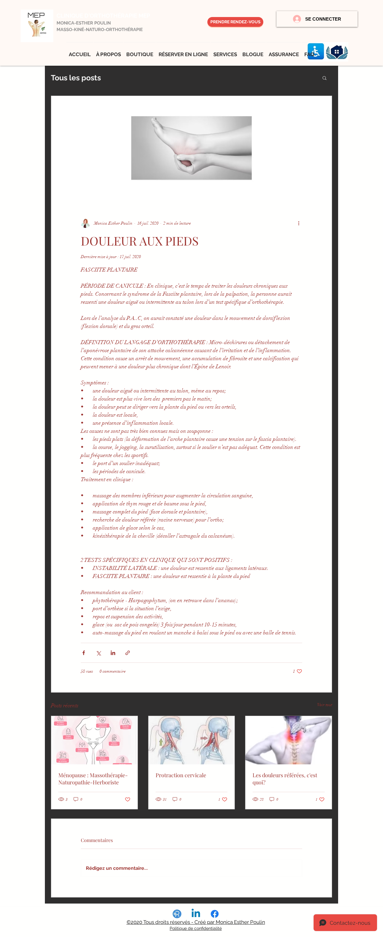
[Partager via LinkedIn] (113, 653)
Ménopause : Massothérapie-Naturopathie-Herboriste (93, 779)
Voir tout (324, 704)
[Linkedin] (196, 914)
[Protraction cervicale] (191, 740)
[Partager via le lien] (127, 653)
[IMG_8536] (177, 914)
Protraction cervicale (181, 775)
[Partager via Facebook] (83, 653)
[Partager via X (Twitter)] (98, 653)
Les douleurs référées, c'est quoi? (285, 779)
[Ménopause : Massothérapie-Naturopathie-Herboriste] (94, 740)
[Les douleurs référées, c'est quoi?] (288, 740)
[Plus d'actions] (298, 223)
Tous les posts (76, 77)
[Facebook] (214, 914)
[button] (324, 77)
